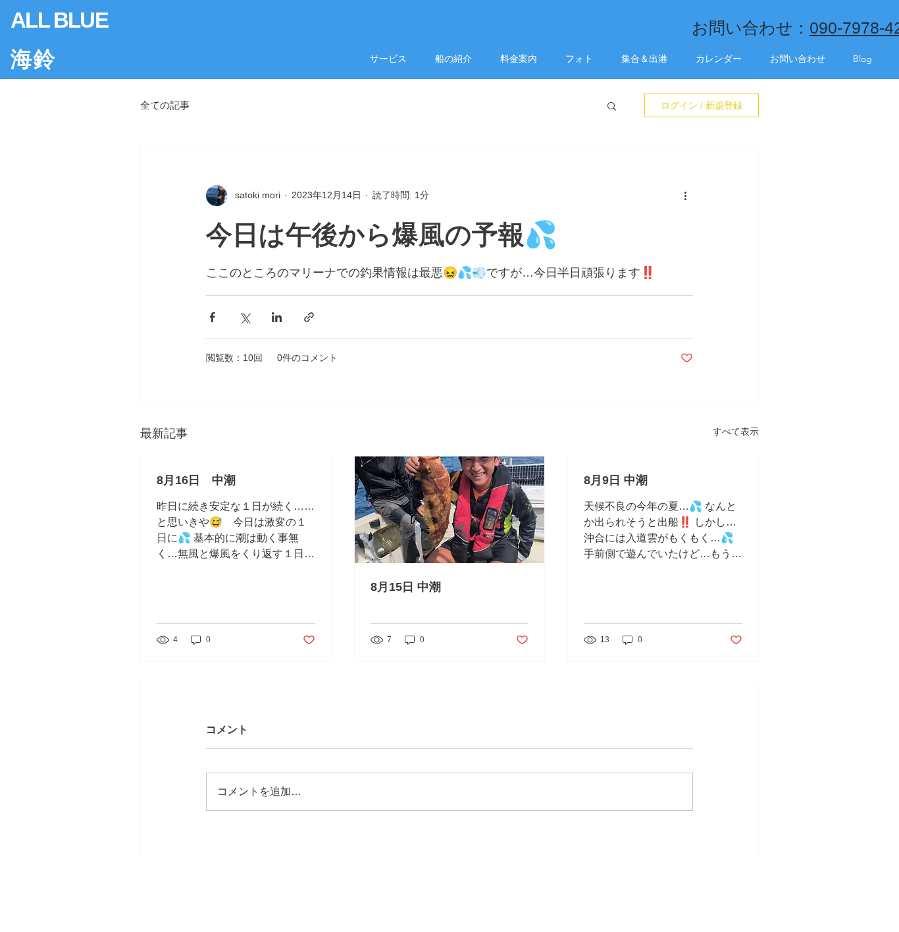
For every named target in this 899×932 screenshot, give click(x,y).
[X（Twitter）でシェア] (244, 317)
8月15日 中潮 (406, 586)
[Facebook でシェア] (212, 317)
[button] (611, 105)
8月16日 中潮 (196, 480)
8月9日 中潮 (616, 480)
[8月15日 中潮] (450, 509)
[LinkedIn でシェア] (276, 317)
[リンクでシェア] (309, 317)
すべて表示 (736, 431)
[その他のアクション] (685, 196)
